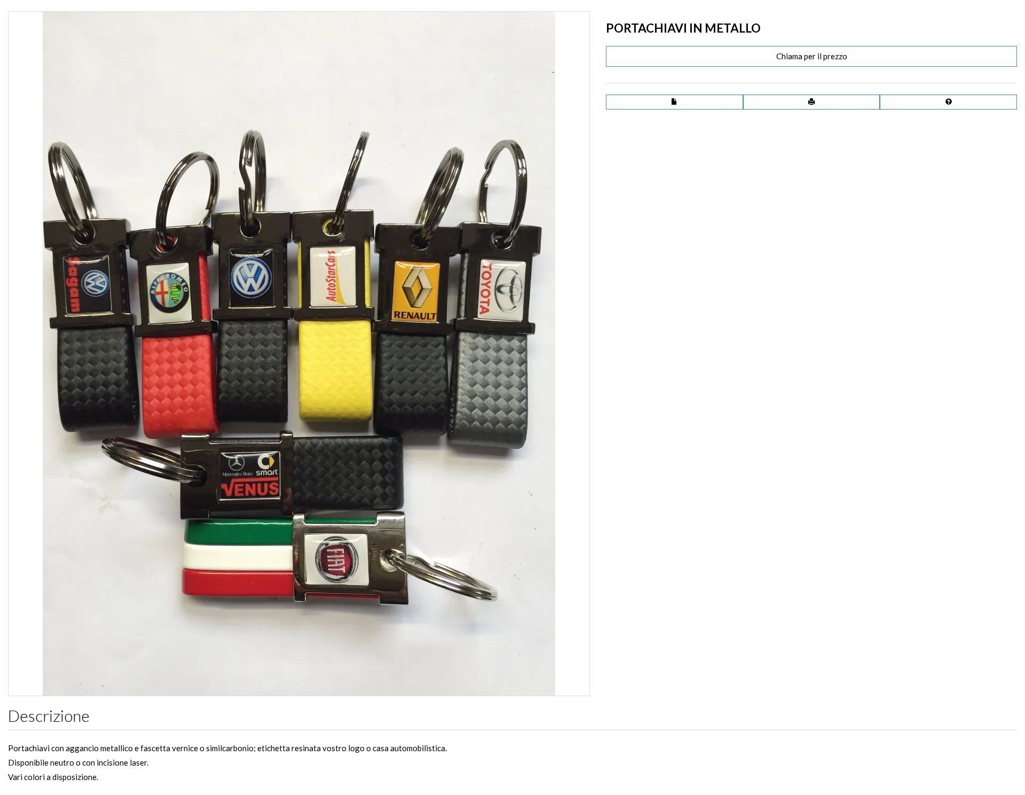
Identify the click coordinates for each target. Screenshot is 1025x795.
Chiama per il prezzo (811, 56)
